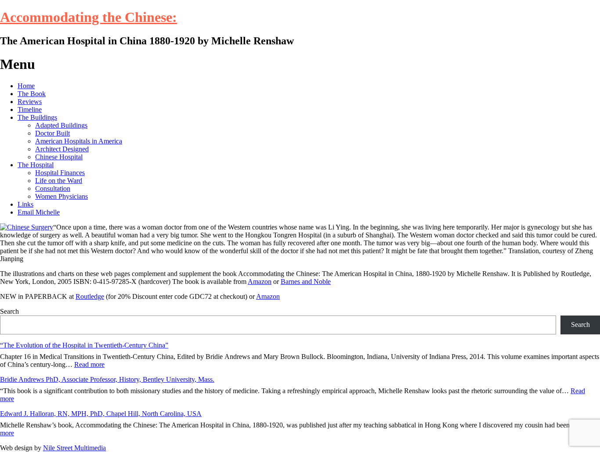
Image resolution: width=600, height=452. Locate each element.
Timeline (30, 109)
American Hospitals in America (78, 141)
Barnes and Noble (306, 281)
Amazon (259, 281)
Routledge (90, 296)
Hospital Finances (60, 172)
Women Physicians (61, 196)
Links (25, 204)
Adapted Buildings (61, 125)
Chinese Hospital (59, 157)
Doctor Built (52, 133)
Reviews (30, 101)
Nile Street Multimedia (74, 448)
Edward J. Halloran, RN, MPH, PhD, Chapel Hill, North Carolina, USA (101, 413)
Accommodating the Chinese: (88, 17)
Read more (89, 364)
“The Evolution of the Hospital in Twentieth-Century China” (84, 345)
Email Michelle (39, 212)
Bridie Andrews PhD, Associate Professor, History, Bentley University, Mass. (107, 379)
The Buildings (37, 117)
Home (26, 86)
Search (9, 311)
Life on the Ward (58, 180)
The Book (32, 93)
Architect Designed (62, 149)
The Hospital (36, 165)
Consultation (52, 188)
